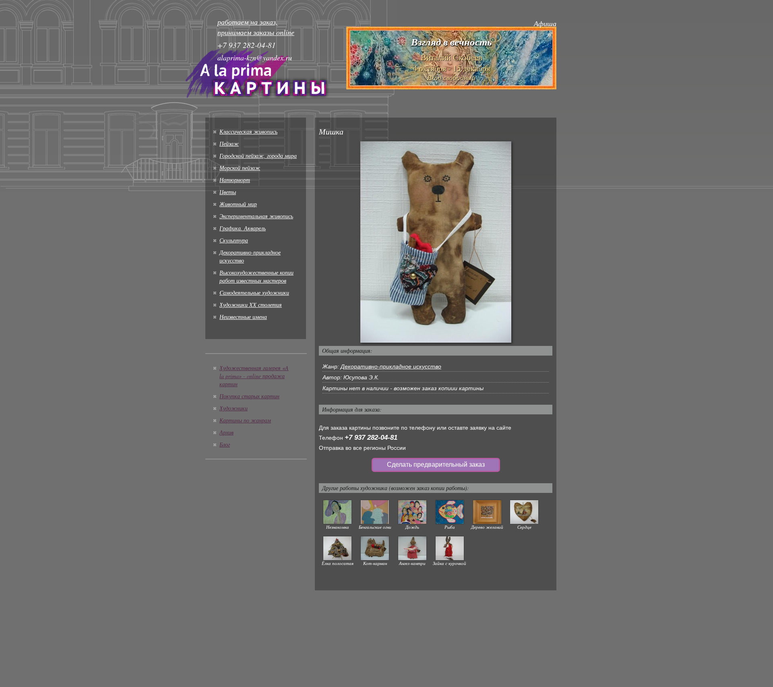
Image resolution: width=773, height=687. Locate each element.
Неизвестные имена (243, 317)
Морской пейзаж (239, 168)
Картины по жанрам (245, 420)
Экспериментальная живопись (256, 216)
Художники (233, 408)
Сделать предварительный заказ (436, 464)
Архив (226, 432)
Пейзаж (229, 143)
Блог (224, 444)
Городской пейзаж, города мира (258, 155)
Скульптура (233, 240)
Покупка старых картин (249, 396)
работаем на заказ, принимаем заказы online (255, 27)
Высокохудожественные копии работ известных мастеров (256, 276)
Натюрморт (234, 180)
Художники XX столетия (250, 304)
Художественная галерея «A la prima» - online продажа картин (254, 376)
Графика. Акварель (242, 228)
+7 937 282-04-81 (371, 437)
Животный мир (238, 204)
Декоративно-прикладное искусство (391, 366)
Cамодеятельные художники (254, 292)
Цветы (227, 192)
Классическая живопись (248, 131)
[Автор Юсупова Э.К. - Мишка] (435, 241)
